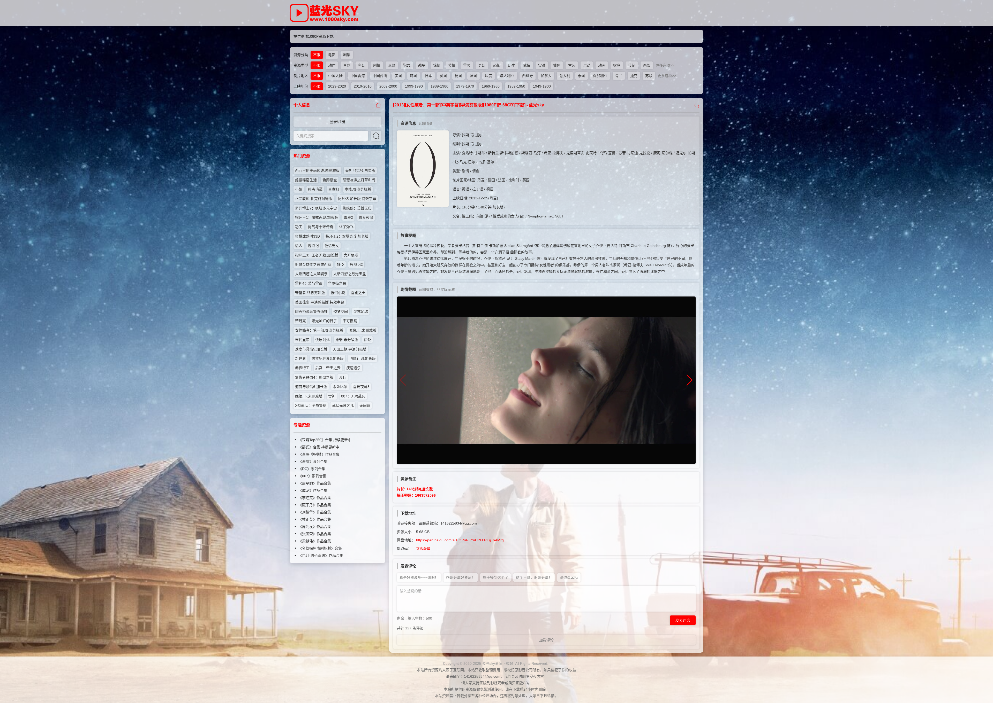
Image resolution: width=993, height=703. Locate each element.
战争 (421, 65)
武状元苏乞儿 (343, 405)
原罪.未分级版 (346, 340)
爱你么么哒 (569, 577)
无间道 (364, 405)
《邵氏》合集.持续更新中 (318, 447)
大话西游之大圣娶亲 (311, 274)
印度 (488, 76)
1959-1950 (516, 86)
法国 (473, 76)
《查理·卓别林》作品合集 (319, 454)
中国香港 (357, 76)
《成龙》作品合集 (312, 490)
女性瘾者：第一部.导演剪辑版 (319, 330)
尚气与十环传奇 (320, 227)
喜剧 (346, 65)
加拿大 (546, 76)
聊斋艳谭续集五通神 (311, 311)
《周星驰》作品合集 (314, 483)
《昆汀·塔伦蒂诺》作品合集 (320, 555)
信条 (367, 340)
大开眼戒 (351, 255)
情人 (298, 246)
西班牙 (527, 76)
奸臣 (340, 264)
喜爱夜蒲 (366, 217)
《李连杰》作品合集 (314, 498)
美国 (398, 76)
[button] (689, 380)
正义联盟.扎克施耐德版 (313, 199)
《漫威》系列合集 (312, 461)
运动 (586, 65)
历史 (511, 65)
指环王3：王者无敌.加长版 (316, 255)
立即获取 (423, 548)
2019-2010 (363, 86)
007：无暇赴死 (353, 396)
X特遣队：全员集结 (310, 405)
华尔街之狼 (337, 283)
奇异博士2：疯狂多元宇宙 (316, 208)
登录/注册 (337, 122)
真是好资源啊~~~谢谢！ (419, 577)
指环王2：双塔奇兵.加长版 (347, 236)
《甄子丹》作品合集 (314, 505)
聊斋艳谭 (315, 189)
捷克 (633, 76)
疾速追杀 (353, 368)
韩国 (413, 76)
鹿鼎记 (313, 246)
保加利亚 (600, 76)
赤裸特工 (302, 368)
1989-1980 (439, 86)
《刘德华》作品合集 (314, 512)
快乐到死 (322, 340)
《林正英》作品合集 (314, 519)
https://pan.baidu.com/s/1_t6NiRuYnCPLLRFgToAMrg (460, 540)
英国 (443, 76)
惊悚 (436, 65)
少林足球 (360, 311)
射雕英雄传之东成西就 (313, 264)
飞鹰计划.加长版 (362, 358)
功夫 (298, 227)
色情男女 (332, 246)
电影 (331, 55)
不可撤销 (350, 321)
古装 (571, 65)
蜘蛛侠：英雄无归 (357, 208)
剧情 (376, 65)
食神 (331, 396)
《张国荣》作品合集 (314, 534)
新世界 (300, 358)
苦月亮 (300, 321)
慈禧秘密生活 (306, 180)
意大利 (564, 76)
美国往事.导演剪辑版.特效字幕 (319, 302)
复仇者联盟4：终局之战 (314, 377)
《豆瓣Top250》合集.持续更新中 (324, 440)
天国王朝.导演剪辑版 (349, 349)
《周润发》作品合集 (314, 527)
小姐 (298, 189)
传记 (631, 65)
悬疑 (391, 65)
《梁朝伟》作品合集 (314, 541)
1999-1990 (414, 86)
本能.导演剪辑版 (358, 189)
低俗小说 (338, 293)
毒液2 (348, 217)
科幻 (361, 65)
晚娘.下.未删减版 (308, 396)
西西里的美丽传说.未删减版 (317, 170)
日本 (428, 76)
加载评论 (546, 640)
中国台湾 (380, 76)
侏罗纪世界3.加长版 (328, 358)
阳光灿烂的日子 (324, 321)
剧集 (346, 55)
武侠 (526, 65)
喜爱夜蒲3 (361, 387)
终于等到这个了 (495, 577)
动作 (331, 65)
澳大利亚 (507, 76)
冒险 (466, 65)
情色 (556, 65)
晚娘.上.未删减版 (362, 330)
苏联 (648, 76)
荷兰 (618, 76)
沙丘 (342, 377)
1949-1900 (542, 86)
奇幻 (481, 65)
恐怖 (496, 65)
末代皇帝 (302, 340)
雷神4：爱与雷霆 (308, 283)
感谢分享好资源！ (460, 577)
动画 (601, 65)
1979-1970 (465, 86)
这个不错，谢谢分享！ (534, 577)
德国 (458, 76)
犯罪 (406, 65)
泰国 (581, 76)
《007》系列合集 (312, 476)
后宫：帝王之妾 (328, 368)
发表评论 (682, 620)
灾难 (541, 65)
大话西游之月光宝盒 (349, 274)
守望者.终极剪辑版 (310, 293)
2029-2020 (337, 86)
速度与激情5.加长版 (311, 349)
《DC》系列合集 (311, 469)
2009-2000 (388, 86)
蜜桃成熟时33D (307, 236)
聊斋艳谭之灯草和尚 (359, 180)
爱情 (451, 65)
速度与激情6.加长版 (311, 387)
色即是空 (329, 180)
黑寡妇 (333, 189)
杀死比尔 (340, 387)
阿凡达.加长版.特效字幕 (357, 199)
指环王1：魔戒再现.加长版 (316, 217)
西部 (646, 65)
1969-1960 (491, 86)
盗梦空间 (340, 311)
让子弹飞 (346, 227)
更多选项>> (665, 65)
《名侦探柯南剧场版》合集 (320, 548)
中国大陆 (335, 76)
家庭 (616, 65)
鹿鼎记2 (356, 264)
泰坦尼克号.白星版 (360, 170)
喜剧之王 (358, 293)
